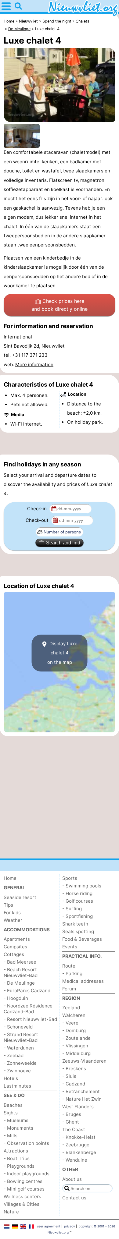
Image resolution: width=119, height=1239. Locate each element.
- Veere (70, 1023)
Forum (69, 989)
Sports (69, 878)
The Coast (73, 1129)
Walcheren (73, 1015)
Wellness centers (22, 1196)
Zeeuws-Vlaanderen (84, 1061)
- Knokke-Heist (79, 1137)
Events (69, 947)
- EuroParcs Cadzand (27, 990)
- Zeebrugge (75, 1145)
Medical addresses (83, 981)
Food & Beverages (82, 939)
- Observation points (26, 1143)
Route (68, 966)
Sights (11, 1113)
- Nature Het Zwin (82, 1099)
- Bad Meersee (20, 962)
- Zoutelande (76, 1038)
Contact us (74, 1198)
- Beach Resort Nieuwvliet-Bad (21, 972)
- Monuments (18, 1128)
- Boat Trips (17, 1158)
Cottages (14, 954)
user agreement (48, 1226)
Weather (13, 920)
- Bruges (71, 1114)
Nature (11, 1212)
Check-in (37, 509)
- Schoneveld (18, 1027)
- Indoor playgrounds (26, 1174)
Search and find (63, 542)
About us (72, 1179)
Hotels (11, 1078)
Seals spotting (78, 931)
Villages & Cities (21, 1204)
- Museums (16, 1120)
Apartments (17, 939)
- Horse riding (77, 893)
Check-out (38, 520)
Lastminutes (17, 1086)
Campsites (15, 947)
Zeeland (71, 1008)
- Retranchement (81, 1091)
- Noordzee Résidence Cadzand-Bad (28, 1008)
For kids (12, 912)
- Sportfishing (77, 916)
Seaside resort (20, 897)
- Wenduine (74, 1160)
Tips (8, 905)
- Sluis (69, 1076)
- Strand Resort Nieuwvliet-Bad (21, 1037)
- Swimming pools (81, 886)
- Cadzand (73, 1084)
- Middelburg (76, 1053)
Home (10, 878)
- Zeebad (13, 1055)
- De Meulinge (19, 983)
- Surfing (72, 909)
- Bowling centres (23, 1181)
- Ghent (70, 1122)
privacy (69, 1226)
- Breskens (74, 1068)
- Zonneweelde (20, 1063)
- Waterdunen (19, 1048)
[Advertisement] (59, 443)
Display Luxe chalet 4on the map (62, 653)
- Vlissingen (75, 1046)
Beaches (13, 1105)
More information (34, 364)
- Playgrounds (19, 1166)
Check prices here (59, 305)
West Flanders (78, 1107)
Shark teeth (75, 924)
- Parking (72, 973)
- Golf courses (77, 901)
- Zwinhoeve (17, 1071)
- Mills (10, 1135)
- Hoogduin (16, 998)
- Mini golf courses (24, 1189)
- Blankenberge (79, 1152)
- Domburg (74, 1030)
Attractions (16, 1151)
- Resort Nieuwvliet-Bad (30, 1019)
